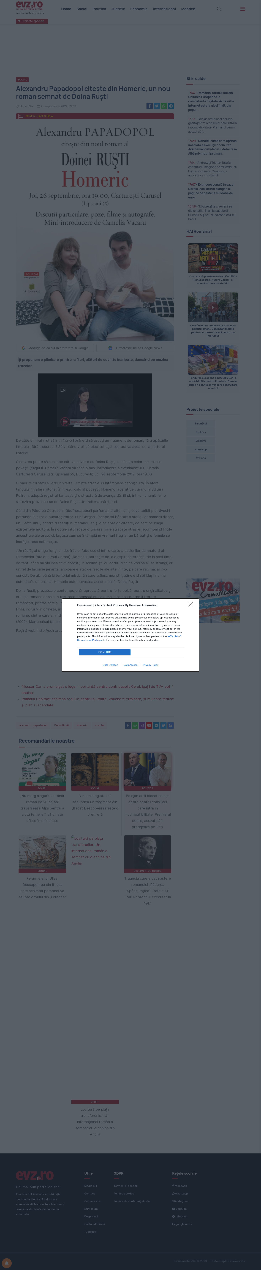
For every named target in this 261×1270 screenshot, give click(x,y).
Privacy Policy (150, 664)
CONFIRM (105, 652)
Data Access (130, 664)
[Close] (192, 605)
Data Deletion (110, 664)
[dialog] (130, 635)
